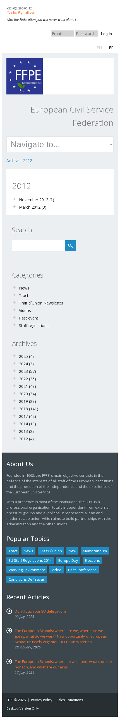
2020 (23, 393)
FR (111, 47)
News (24, 288)
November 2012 (33, 199)
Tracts (24, 295)
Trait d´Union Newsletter (41, 303)
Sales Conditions (70, 700)
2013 (23, 431)
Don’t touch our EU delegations (41, 611)
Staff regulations (34, 325)
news (28, 550)
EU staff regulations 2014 (30, 560)
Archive (13, 160)
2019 (23, 401)
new (72, 550)
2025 (23, 356)
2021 (23, 386)
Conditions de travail (27, 579)
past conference (82, 569)
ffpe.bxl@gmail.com (21, 12)
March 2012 (29, 207)
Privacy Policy (41, 700)
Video (56, 569)
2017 (23, 416)
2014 (23, 423)
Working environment (27, 569)
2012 (27, 160)
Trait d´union (51, 550)
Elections (92, 560)
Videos (25, 310)
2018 (23, 408)
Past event (28, 318)
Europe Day (68, 560)
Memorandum (95, 550)
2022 (23, 378)
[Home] (24, 61)
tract (13, 550)
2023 (23, 371)
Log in (106, 33)
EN (99, 47)
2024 (23, 363)
